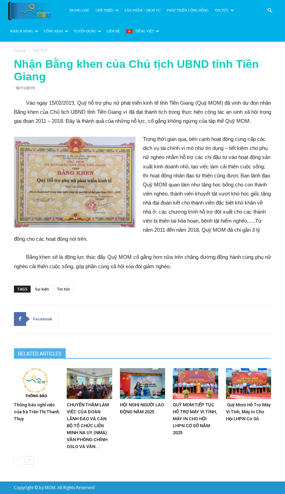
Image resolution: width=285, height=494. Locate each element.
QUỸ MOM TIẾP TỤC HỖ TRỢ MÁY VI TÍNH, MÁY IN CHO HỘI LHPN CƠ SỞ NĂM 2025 (195, 418)
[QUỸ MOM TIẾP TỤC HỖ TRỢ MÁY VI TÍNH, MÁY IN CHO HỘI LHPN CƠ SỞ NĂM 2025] (195, 383)
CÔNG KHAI (53, 31)
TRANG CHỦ (79, 10)
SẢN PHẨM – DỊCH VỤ (142, 10)
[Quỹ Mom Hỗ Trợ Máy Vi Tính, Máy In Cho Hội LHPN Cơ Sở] (248, 383)
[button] (269, 10)
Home (20, 51)
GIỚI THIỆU (105, 10)
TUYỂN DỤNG (85, 31)
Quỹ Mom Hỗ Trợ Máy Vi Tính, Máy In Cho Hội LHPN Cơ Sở (248, 411)
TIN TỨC (222, 10)
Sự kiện (42, 289)
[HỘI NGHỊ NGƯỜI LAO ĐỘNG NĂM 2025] (142, 383)
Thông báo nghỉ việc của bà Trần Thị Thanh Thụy (36, 411)
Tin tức (63, 289)
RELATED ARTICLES (40, 354)
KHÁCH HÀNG (21, 31)
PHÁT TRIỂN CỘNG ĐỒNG (188, 10)
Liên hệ (113, 31)
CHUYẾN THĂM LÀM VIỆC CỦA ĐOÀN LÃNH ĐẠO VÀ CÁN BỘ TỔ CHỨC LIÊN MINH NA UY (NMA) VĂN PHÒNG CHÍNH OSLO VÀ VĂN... (88, 425)
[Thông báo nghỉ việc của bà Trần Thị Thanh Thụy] (36, 383)
